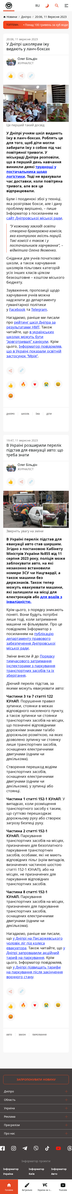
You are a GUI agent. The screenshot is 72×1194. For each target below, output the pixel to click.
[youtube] (58, 1148)
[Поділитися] (21, 76)
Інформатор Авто (59, 1171)
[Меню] (66, 5)
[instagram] (13, 1148)
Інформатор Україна (11, 1171)
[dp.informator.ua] (8, 5)
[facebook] (2, 1148)
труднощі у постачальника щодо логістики (31, 171)
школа (25, 413)
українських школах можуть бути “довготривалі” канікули (30, 336)
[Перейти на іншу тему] (47, 5)
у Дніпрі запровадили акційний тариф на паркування (35, 953)
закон (22, 1034)
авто (9, 1034)
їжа (38, 413)
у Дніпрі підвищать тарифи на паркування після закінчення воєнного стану (34, 972)
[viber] (36, 1148)
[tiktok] (47, 1148)
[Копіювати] (31, 76)
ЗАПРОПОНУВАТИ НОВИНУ (36, 1079)
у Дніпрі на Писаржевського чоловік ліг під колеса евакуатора (34, 943)
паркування (39, 1034)
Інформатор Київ (36, 1171)
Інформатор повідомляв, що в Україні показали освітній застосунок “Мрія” (34, 351)
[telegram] (24, 1148)
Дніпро (10, 413)
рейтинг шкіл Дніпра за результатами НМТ (31, 324)
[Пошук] (56, 5)
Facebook (17, 309)
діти (49, 413)
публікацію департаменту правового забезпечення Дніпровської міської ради (30, 641)
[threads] (69, 1148)
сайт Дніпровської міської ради (34, 218)
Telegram (39, 309)
